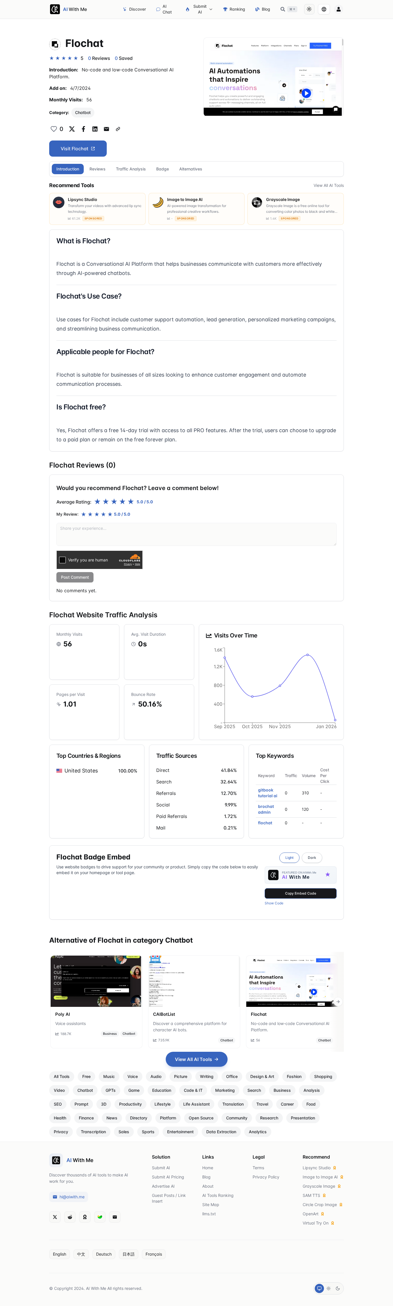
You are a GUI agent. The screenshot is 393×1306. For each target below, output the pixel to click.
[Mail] (115, 1217)
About (207, 1186)
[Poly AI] (96, 981)
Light (289, 857)
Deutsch (104, 1254)
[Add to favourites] (53, 129)
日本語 (129, 1254)
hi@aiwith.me (72, 1196)
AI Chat (167, 9)
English (59, 1254)
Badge (162, 168)
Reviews (97, 168)
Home (207, 1167)
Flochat (259, 1014)
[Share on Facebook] (83, 129)
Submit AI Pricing (168, 1176)
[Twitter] (55, 1217)
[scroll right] (338, 1001)
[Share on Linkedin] (95, 129)
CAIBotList (164, 1014)
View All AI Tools (329, 185)
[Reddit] (70, 1217)
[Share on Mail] (106, 129)
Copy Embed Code (300, 893)
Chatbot (83, 112)
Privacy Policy (266, 1176)
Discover (137, 9)
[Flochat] (292, 981)
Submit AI (200, 9)
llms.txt (209, 1213)
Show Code (274, 903)
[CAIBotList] (194, 981)
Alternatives (190, 168)
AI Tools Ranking (218, 1195)
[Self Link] (118, 129)
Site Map (210, 1204)
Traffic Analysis (131, 168)
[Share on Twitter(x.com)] (72, 129)
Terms (258, 1167)
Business (110, 1034)
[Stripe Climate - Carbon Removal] (100, 1217)
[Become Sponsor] (85, 1217)
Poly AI (62, 1014)
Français (154, 1254)
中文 (81, 1254)
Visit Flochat (74, 148)
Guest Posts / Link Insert (169, 1198)
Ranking (237, 9)
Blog (266, 9)
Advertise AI (163, 1186)
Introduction (67, 168)
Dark (312, 857)
